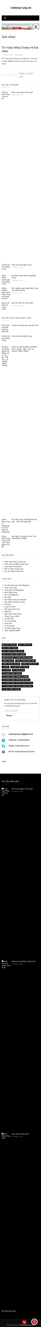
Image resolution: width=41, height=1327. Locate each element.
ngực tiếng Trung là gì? (13, 566)
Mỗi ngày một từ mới (12, 609)
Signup (9, 715)
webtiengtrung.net (22, 746)
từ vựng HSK (18, 670)
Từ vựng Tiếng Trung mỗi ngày (16, 680)
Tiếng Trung (8, 660)
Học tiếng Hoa (25, 645)
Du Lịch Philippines (11, 595)
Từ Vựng (6, 670)
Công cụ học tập (10, 588)
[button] (5, 18)
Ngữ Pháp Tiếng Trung (13, 614)
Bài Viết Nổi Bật (9, 645)
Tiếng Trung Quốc (30, 664)
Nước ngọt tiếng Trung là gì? (22, 92)
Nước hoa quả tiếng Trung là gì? (16, 564)
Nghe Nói (8, 611)
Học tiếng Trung (10, 648)
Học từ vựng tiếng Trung (14, 654)
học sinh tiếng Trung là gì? (14, 571)
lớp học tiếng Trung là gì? (13, 569)
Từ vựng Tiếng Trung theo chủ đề (17, 683)
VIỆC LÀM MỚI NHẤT (12, 630)
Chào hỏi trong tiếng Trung (22, 265)
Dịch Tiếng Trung (10, 592)
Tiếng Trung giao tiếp (25, 660)
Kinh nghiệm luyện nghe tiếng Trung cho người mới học (25, 289)
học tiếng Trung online (13, 651)
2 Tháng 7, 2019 (7, 55)
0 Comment (18, 55)
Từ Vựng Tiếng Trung (12, 628)
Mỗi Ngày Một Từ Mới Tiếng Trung (17, 657)
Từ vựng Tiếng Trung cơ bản (15, 676)
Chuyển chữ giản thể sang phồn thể (25, 325)
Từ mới (5, 667)
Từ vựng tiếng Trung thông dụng (17, 686)
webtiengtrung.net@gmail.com (21, 734)
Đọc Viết (7, 597)
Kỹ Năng (7, 604)
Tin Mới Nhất (9, 619)
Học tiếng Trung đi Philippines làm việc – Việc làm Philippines (24, 520)
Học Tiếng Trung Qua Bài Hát (15, 599)
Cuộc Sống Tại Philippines (14, 590)
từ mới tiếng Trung (19, 667)
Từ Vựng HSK (9, 626)
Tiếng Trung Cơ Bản (11, 616)
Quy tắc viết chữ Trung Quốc (22, 303)
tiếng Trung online (11, 664)
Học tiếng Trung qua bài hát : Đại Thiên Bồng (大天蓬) (24, 537)
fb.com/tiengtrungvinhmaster (23, 751)
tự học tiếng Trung (11, 689)
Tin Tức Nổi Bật (10, 621)
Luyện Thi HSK (9, 607)
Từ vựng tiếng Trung (12, 673)
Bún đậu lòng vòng (9, 1311)
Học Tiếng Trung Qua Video (14, 602)
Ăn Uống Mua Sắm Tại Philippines (16, 585)
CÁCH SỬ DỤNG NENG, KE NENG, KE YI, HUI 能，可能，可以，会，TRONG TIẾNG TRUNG (24, 349)
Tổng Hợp (8, 623)
